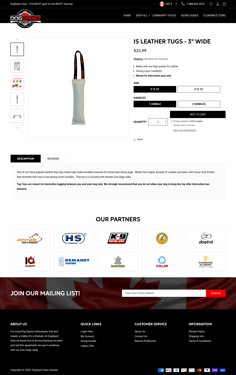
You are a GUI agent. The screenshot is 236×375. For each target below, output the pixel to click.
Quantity (140, 121)
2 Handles (199, 104)
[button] (211, 4)
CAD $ (168, 3)
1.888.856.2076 (195, 3)
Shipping (138, 59)
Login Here (87, 331)
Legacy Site (87, 345)
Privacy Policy (197, 331)
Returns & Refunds (145, 340)
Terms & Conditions (200, 340)
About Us (140, 331)
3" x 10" (154, 89)
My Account (87, 336)
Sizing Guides (88, 340)
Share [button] (140, 139)
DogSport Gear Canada (45, 369)
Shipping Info (196, 336)
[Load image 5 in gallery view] (17, 116)
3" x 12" (198, 89)
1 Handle (155, 104)
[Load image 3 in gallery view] (17, 82)
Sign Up (216, 293)
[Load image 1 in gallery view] (17, 49)
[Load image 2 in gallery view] (17, 66)
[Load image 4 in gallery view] (17, 99)
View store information (184, 130)
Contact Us (141, 336)
